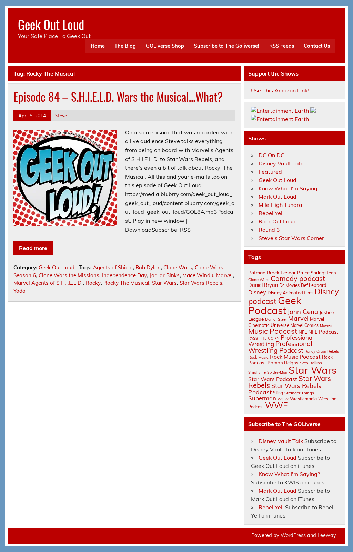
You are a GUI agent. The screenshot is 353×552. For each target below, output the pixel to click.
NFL (303, 332)
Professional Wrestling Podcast (280, 347)
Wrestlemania (303, 398)
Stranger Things (299, 392)
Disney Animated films (290, 292)
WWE (276, 405)
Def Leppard (313, 285)
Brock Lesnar (281, 272)
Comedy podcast (298, 278)
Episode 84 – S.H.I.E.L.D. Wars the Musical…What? (118, 96)
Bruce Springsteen (316, 272)
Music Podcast (272, 331)
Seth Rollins (311, 362)
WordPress (293, 535)
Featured (270, 171)
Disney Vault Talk (281, 163)
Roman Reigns (283, 362)
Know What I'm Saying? (289, 474)
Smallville (257, 372)
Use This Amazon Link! (280, 90)
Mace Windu (197, 275)
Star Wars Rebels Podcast (284, 388)
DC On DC (271, 155)
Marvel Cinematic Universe (286, 322)
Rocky (93, 283)
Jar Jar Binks (165, 275)
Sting (278, 392)
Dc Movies (289, 285)
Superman (262, 398)
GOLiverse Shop (165, 46)
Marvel (224, 275)
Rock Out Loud (277, 221)
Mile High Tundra (280, 204)
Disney (257, 292)
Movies (326, 325)
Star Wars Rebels (201, 283)
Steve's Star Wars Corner (291, 237)
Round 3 (269, 229)
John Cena (303, 312)
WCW (283, 399)
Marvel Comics (305, 325)
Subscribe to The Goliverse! (226, 46)
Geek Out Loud (51, 24)
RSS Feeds (281, 46)
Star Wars (164, 283)
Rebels (333, 351)
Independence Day (124, 275)
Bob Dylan (148, 267)
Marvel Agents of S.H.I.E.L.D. (48, 283)
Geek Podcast (274, 305)
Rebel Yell (271, 213)
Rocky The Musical (126, 283)
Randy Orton (315, 351)
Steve (61, 115)
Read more (33, 247)
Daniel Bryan (263, 285)
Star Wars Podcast (272, 378)
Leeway (326, 535)
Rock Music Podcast (295, 356)
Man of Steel (276, 319)
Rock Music (258, 357)
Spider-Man (277, 372)
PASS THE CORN (263, 338)
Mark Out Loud (277, 196)
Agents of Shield (113, 267)
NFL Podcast (323, 332)
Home (98, 46)
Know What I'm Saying (288, 188)
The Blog (125, 46)
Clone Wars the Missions (69, 275)
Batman (256, 272)
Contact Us (317, 46)
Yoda (19, 291)
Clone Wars (177, 267)
